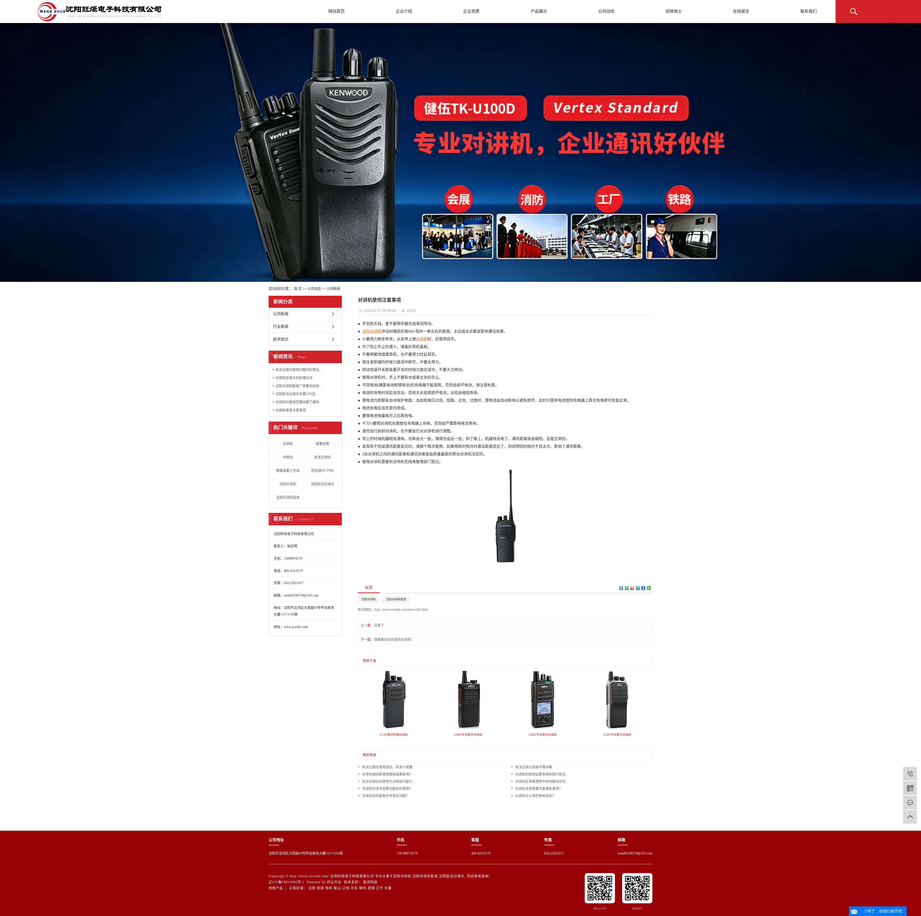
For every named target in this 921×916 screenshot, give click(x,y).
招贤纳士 (674, 11)
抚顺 (320, 888)
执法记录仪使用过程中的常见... (299, 369)
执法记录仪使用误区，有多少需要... (388, 767)
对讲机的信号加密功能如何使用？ (387, 788)
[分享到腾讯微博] (638, 588)
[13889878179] (910, 774)
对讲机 (288, 444)
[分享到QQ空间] (627, 588)
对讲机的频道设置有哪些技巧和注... (541, 774)
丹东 (354, 888)
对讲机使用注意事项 (291, 410)
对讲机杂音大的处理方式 (294, 378)
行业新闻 (280, 327)
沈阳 (312, 888)
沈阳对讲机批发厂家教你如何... (299, 386)
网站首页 (336, 11)
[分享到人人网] (643, 588)
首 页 (298, 288)
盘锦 (371, 888)
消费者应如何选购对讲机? (393, 639)
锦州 (362, 888)
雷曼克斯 (322, 444)
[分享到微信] (649, 588)
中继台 (288, 457)
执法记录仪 (322, 457)
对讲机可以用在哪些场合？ (534, 796)
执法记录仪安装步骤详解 (533, 767)
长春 (388, 888)
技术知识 (280, 339)
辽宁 (379, 888)
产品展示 (539, 11)
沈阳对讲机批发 (288, 497)
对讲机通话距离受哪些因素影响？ (387, 774)
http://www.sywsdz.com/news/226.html (401, 609)
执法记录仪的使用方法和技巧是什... (388, 781)
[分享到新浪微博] (632, 588)
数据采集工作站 (288, 470)
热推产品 (276, 888)
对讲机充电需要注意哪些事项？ (538, 788)
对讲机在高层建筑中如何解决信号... (541, 781)
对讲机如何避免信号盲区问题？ (385, 796)
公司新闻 (333, 288)
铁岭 (328, 888)
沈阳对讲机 (287, 484)
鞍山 (337, 888)
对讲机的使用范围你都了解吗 (297, 402)
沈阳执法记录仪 (322, 484)
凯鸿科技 (370, 882)
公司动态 (606, 11)
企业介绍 (404, 11)
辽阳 (345, 888)
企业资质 (471, 11)
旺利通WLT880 (322, 470)
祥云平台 (334, 882)
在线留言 (741, 11)
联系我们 (808, 11)
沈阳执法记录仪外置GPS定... (297, 394)
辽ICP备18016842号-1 (287, 882)
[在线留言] (910, 802)
